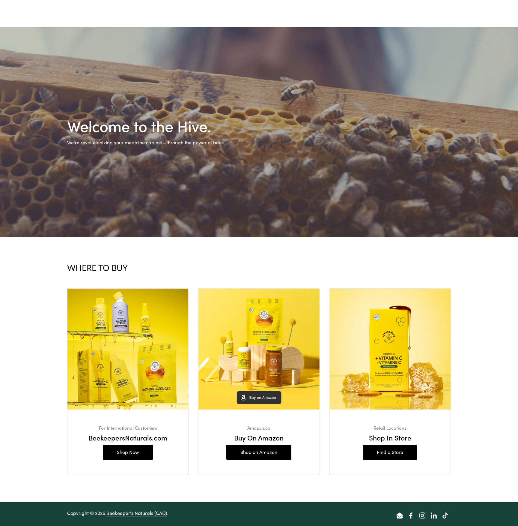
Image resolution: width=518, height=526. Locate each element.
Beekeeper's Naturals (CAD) (136, 513)
